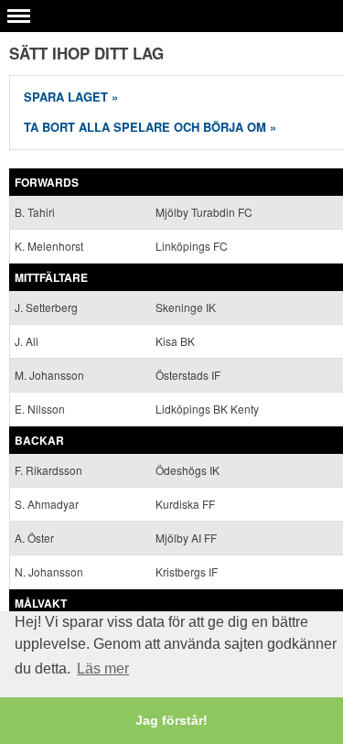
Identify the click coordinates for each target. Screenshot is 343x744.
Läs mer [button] (103, 668)
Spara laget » (71, 96)
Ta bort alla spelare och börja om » (150, 126)
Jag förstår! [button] (171, 720)
